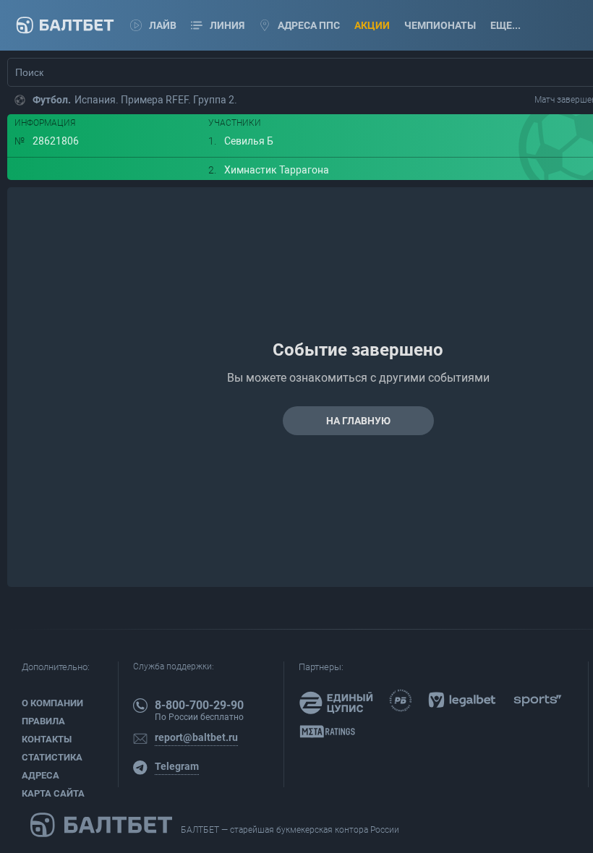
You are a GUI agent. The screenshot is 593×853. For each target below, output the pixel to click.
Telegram (177, 766)
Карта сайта (53, 793)
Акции (372, 25)
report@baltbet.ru (196, 737)
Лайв (162, 25)
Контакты (47, 739)
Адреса (40, 775)
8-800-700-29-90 (199, 705)
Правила (43, 721)
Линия (227, 25)
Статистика (52, 757)
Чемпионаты (440, 25)
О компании (52, 703)
